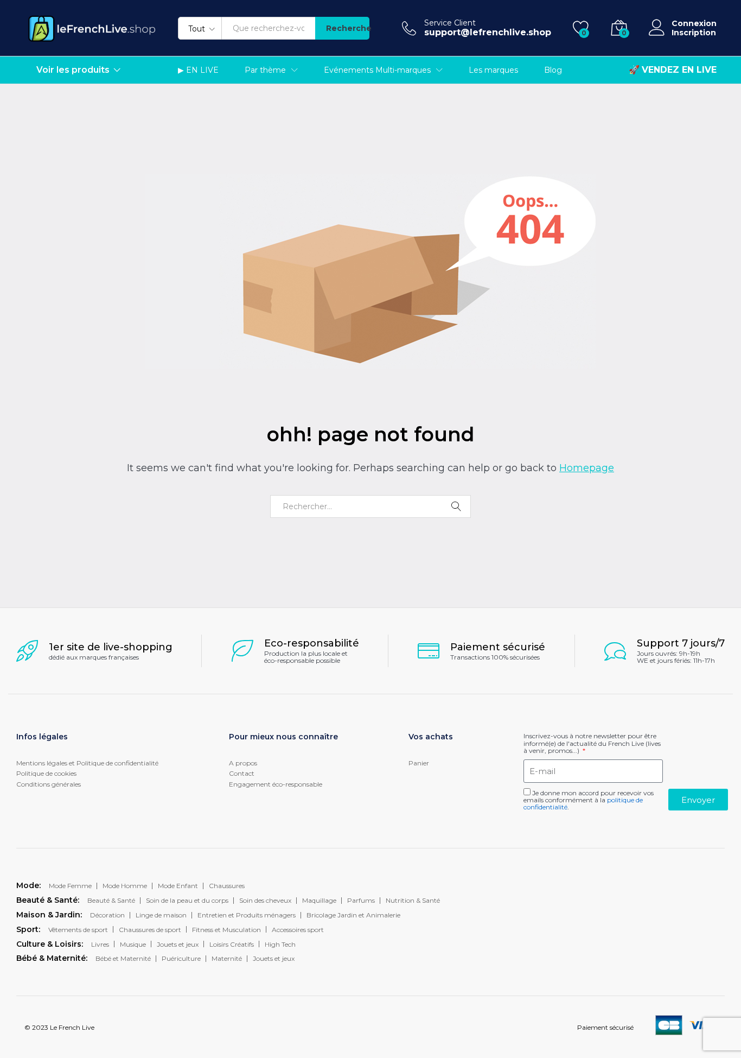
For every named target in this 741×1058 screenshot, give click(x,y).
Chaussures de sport (150, 930)
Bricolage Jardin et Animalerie (353, 915)
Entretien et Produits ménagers (246, 915)
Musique (133, 944)
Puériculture (181, 958)
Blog (553, 70)
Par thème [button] (265, 70)
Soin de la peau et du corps (187, 900)
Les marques (493, 70)
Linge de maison (161, 915)
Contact (241, 773)
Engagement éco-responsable (275, 784)
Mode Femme (70, 886)
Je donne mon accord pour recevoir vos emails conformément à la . (588, 800)
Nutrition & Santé (413, 900)
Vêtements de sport (78, 930)
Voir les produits (73, 70)
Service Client (450, 23)
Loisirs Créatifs (231, 944)
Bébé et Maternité (123, 958)
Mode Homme (125, 886)
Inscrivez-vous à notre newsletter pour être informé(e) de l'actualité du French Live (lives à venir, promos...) (592, 743)
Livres (100, 944)
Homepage (586, 468)
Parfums (361, 900)
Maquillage (319, 900)
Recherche (347, 28)
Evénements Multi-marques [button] (377, 70)
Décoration (107, 915)
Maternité (227, 958)
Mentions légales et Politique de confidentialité (87, 763)
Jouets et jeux (178, 944)
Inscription (694, 32)
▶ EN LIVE (198, 70)
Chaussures (227, 886)
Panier (418, 763)
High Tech (280, 944)
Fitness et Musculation (226, 930)
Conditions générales (48, 784)
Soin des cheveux (265, 900)
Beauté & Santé (111, 900)
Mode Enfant (178, 886)
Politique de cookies (46, 773)
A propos (243, 763)
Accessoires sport (298, 930)
